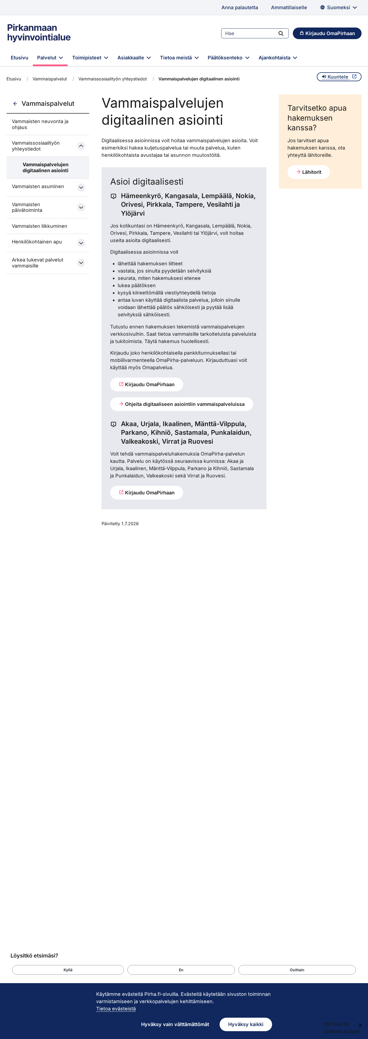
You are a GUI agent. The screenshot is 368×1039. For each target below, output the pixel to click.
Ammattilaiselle (289, 7)
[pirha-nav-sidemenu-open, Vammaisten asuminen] (81, 188)
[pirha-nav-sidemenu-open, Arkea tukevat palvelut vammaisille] (81, 263)
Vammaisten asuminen (38, 186)
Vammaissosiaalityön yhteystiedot (112, 79)
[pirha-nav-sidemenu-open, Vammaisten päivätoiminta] (81, 207)
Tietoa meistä (176, 57)
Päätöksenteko (226, 57)
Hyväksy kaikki (245, 1024)
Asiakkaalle (131, 57)
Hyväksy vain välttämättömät (175, 1024)
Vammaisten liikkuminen (39, 226)
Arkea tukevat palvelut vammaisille (37, 263)
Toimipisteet (87, 57)
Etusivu (19, 57)
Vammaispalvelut (50, 79)
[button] (68, 970)
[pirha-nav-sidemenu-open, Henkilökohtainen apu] (81, 243)
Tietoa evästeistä (116, 1008)
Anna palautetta (239, 7)
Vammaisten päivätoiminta (27, 207)
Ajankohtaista (275, 57)
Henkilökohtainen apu (37, 242)
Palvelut (47, 57)
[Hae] (281, 33)
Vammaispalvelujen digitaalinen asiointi (45, 167)
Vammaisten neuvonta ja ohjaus (40, 124)
